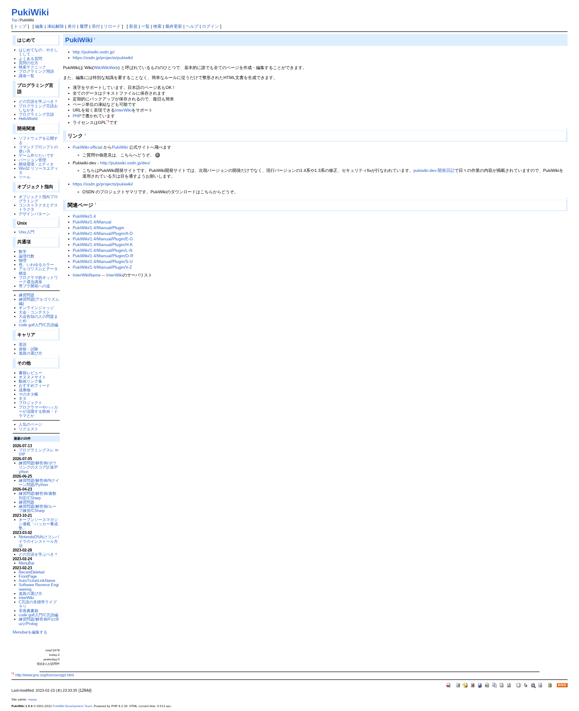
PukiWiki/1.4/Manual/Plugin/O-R (103, 255)
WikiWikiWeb (106, 67)
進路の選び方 (30, 353)
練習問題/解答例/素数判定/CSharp (37, 495)
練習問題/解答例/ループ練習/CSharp (37, 508)
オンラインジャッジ (36, 307)
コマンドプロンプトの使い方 (38, 149)
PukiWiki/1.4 (84, 216)
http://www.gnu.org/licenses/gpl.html (44, 675)
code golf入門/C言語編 (38, 325)
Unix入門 (26, 232)
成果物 (24, 390)
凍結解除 (55, 26)
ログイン (210, 26)
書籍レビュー (30, 373)
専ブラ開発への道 (34, 286)
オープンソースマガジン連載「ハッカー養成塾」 (38, 524)
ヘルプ (192, 26)
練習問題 (26, 295)
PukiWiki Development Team (72, 706)
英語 (23, 344)
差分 (72, 26)
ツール (24, 177)
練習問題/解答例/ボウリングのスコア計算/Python (38, 467)
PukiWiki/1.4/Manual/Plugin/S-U (103, 261)
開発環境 (26, 164)
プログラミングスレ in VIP (38, 452)
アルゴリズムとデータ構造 (38, 271)
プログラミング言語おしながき (38, 108)
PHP (77, 115)
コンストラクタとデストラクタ (38, 207)
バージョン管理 (32, 160)
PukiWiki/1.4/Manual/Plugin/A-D (103, 233)
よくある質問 (30, 58)
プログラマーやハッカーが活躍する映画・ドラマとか (38, 411)
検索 (157, 26)
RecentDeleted (31, 572)
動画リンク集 (30, 381)
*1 (107, 121)
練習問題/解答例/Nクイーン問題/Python (39, 482)
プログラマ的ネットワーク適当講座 (38, 279)
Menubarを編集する (30, 632)
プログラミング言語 (36, 114)
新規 (133, 26)
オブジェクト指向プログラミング (38, 198)
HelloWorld (28, 118)
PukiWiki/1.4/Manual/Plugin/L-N (102, 250)
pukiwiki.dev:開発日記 (433, 170)
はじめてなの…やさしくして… (38, 52)
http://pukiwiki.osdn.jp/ (94, 51)
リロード (112, 26)
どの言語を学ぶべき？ (38, 101)
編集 (39, 26)
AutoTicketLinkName (37, 580)
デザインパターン (34, 214)
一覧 (145, 26)
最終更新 (173, 26)
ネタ (23, 398)
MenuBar (26, 563)
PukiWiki (30, 12)
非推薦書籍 (28, 610)
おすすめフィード (34, 385)
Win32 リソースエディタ (38, 170)
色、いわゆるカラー (36, 264)
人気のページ (30, 424)
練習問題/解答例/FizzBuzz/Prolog (39, 621)
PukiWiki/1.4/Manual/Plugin (98, 227)
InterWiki (123, 110)
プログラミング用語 (36, 71)
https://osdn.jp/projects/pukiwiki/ (103, 57)
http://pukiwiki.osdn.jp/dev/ (125, 162)
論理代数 (26, 256)
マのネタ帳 (28, 394)
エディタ (46, 164)
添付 (96, 26)
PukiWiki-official (87, 147)
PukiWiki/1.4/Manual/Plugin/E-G (103, 238)
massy (32, 699)
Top (14, 20)
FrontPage (28, 576)
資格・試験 (28, 349)
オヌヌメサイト (32, 377)
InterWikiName (87, 275)
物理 (23, 260)
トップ (20, 26)
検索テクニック (32, 67)
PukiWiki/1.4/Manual (92, 222)
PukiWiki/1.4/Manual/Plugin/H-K (103, 244)
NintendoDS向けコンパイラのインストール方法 (39, 541)
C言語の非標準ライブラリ (38, 604)
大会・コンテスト (34, 312)
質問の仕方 (28, 63)
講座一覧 (26, 76)
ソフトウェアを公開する (38, 140)
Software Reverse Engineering (39, 587)
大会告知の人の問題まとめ (38, 318)
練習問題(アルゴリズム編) (39, 301)
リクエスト (28, 429)
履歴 (84, 26)
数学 (23, 251)
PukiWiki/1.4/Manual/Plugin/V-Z (102, 267)
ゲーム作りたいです (36, 155)
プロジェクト (30, 402)
